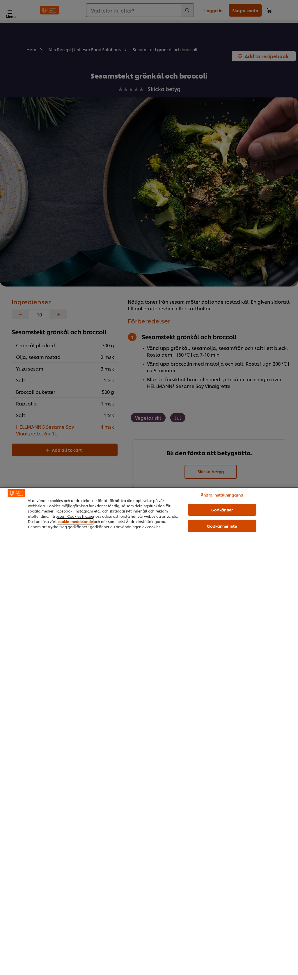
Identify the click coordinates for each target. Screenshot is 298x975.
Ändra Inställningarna (222, 494)
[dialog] (149, 731)
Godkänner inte (222, 526)
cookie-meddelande (75, 521)
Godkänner (222, 509)
